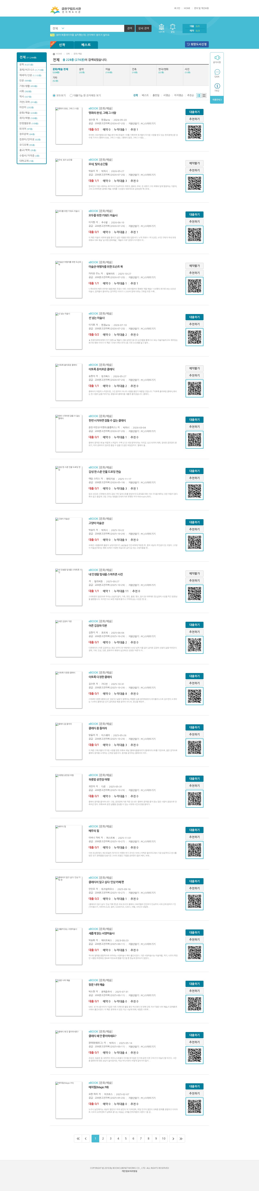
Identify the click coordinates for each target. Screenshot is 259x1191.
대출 (195, 26)
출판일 (156, 95)
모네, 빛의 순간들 (98, 164)
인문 (25, 80)
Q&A (216, 77)
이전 (86, 1139)
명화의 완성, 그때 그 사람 (102, 113)
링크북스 (105, 376)
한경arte (105, 120)
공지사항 (217, 62)
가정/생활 (28, 86)
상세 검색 (143, 28)
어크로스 (108, 1094)
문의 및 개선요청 (201, 8)
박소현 (92, 991)
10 (163, 1138)
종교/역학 (27, 150)
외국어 (26, 129)
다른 (103, 786)
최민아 (92, 786)
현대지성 (110, 479)
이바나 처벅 (94, 838)
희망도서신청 (199, 44)
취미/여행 (28, 118)
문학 (26, 64)
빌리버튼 (98, 581)
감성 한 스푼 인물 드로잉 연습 (105, 472)
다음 (173, 1139)
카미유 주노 (94, 273)
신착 (62, 45)
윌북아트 (110, 274)
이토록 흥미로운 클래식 (101, 369)
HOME (187, 8)
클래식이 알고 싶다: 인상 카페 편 (106, 882)
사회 (25, 91)
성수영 (92, 120)
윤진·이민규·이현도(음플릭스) (103, 427)
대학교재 (26, 161)
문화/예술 (28, 113)
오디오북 (27, 145)
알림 (173, 32)
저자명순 (178, 95)
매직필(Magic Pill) (99, 1087)
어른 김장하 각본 (98, 625)
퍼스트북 (110, 838)
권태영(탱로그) (96, 1043)
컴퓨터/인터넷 (30, 139)
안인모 (92, 889)
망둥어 (92, 735)
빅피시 (104, 171)
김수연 (92, 684)
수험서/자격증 (29, 155)
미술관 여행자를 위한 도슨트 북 (106, 266)
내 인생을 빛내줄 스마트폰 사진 (106, 574)
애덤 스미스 (94, 479)
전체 (55, 28)
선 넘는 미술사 (96, 318)
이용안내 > (217, 100)
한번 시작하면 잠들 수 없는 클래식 (107, 420)
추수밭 (104, 222)
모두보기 (61, 95)
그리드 (204, 95)
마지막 (181, 1139)
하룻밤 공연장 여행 (99, 779)
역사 (25, 96)
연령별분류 (28, 123)
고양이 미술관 (96, 523)
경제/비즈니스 (31, 70)
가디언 (104, 684)
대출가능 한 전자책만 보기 (87, 95)
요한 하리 (93, 1094)
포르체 (104, 633)
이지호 (92, 325)
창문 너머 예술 (96, 984)
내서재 (161, 32)
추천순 (190, 95)
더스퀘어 (105, 735)
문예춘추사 (106, 992)
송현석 (92, 376)
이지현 (92, 222)
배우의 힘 (94, 831)
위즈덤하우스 (107, 889)
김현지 (92, 632)
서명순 (166, 95)
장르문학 (27, 134)
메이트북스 (106, 940)
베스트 (86, 45)
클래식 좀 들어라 (98, 728)
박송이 (92, 171)
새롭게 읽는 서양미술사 (101, 933)
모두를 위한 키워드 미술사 (103, 215)
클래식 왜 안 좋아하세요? (102, 1036)
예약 (195, 31)
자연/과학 (28, 102)
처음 (78, 1139)
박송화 (92, 940)
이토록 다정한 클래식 (100, 677)
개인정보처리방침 (129, 1171)
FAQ (217, 91)
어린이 (26, 107)
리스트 (198, 95)
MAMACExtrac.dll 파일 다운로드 (70, 35)
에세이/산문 (30, 75)
